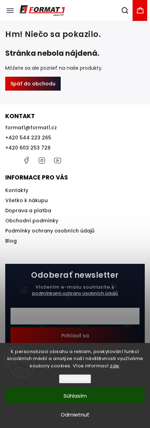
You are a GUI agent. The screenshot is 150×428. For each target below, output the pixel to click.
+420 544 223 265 (28, 137)
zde (114, 365)
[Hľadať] (125, 10)
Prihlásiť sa (75, 335)
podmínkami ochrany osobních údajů (75, 293)
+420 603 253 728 (28, 147)
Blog (11, 240)
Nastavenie (75, 378)
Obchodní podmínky (31, 220)
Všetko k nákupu (26, 200)
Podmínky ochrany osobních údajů (50, 230)
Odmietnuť (75, 414)
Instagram (42, 160)
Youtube (57, 160)
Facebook (26, 160)
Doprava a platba (28, 210)
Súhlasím (75, 395)
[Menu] (10, 10)
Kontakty (16, 190)
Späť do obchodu (32, 83)
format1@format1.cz (31, 127)
